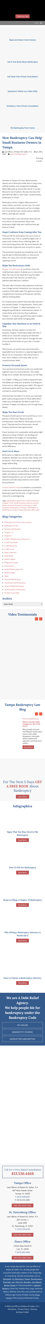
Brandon (27, 1282)
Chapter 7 (8, 536)
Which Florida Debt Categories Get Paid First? (31, 724)
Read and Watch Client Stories (22, 40)
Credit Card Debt (11, 542)
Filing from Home (11, 562)
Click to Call (22, 16)
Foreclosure (9, 566)
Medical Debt (9, 573)
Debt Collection (10, 552)
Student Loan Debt (11, 593)
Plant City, (20, 1282)
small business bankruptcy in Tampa (19, 506)
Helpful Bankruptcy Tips (13, 569)
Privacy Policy (23, 1309)
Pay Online (22, 1025)
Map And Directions (22, 1205)
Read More (28, 747)
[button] (37, 23)
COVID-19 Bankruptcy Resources (17, 539)
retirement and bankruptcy (15, 583)
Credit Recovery (10, 546)
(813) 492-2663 (23, 1252)
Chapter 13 (8, 532)
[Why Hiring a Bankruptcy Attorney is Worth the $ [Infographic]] (22, 927)
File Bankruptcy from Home (22, 128)
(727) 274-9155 (23, 1229)
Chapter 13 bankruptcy (11, 269)
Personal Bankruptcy (18, 154)
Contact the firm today (11, 487)
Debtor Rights (9, 559)
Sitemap (34, 1309)
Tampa (27, 1279)
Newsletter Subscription (22, 1039)
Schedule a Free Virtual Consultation (23, 106)
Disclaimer (12, 1309)
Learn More (22, 796)
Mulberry (6, 1288)
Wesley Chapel (9, 1285)
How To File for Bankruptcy (22, 867)
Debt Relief (8, 556)
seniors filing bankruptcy (14, 586)
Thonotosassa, (36, 1279)
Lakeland (37, 1285)
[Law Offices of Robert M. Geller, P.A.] (22, 11)
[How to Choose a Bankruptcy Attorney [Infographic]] (22, 961)
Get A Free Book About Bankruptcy (22, 62)
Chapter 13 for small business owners (17, 503)
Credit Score (9, 549)
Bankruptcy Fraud (11, 526)
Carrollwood (36, 1282)
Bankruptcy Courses (22, 1032)
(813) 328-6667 (23, 1196)
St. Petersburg (18, 1279)
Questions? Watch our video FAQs (22, 91)
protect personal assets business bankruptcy (20, 504)
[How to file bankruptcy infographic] (22, 862)
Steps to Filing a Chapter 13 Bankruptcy (22, 900)
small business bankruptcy (14, 589)
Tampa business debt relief (28, 510)
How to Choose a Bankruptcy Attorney (22, 978)
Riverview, (7, 1282)
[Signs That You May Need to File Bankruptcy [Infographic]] (22, 827)
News (6, 576)
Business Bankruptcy (12, 529)
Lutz (13, 1282)
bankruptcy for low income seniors (18, 522)
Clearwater (7, 1279)
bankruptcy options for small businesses (23, 501)
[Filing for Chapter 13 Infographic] (22, 895)
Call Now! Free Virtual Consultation (22, 76)
